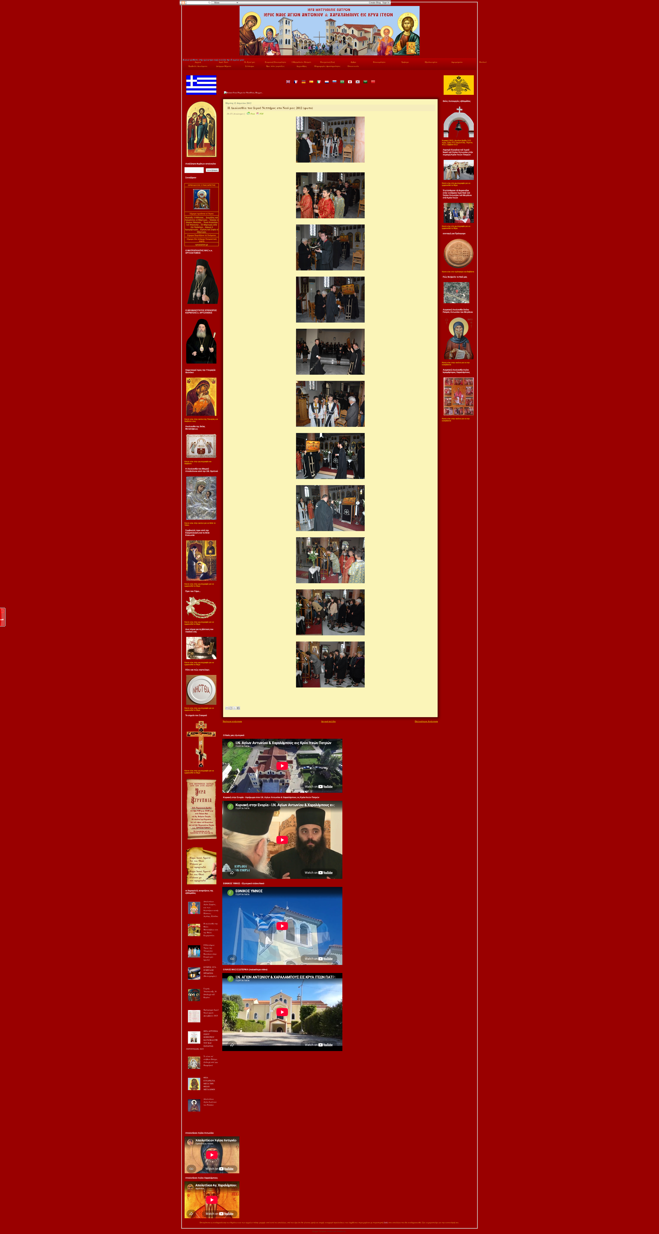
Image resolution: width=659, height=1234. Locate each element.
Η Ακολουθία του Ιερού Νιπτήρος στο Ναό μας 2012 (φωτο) (270, 108)
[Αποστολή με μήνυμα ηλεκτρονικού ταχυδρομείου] (227, 708)
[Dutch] (326, 84)
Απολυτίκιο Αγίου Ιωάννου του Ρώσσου (210, 1102)
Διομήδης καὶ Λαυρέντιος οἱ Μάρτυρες (201, 218)
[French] (295, 84)
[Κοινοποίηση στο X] (234, 708)
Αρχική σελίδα (328, 721)
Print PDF (257, 113)
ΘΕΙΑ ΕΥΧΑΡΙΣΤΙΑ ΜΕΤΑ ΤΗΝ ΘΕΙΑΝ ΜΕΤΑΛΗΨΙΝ (209, 1083)
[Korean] (357, 84)
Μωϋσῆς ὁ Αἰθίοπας (194, 217)
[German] (303, 84)
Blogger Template (319, 1231)
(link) (386, 1222)
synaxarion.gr (201, 245)
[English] (288, 84)
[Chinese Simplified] (373, 84)
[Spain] (311, 84)
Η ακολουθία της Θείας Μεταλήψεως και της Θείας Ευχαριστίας (211, 929)
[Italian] (318, 84)
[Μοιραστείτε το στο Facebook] (238, 708)
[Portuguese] (342, 84)
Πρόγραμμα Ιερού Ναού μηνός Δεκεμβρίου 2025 (211, 1012)
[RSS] (186, 1223)
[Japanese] (349, 84)
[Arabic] (365, 84)
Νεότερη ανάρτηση (232, 721)
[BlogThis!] (231, 708)
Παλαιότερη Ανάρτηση (426, 721)
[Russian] (334, 84)
